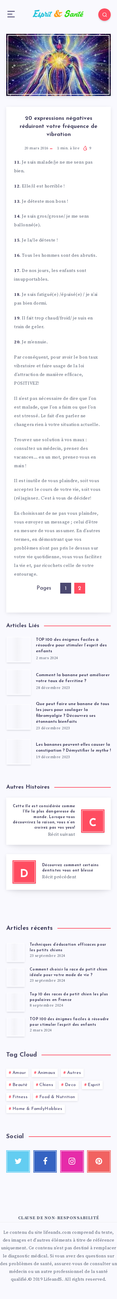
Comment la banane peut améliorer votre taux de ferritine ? (73, 678)
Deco (70, 1085)
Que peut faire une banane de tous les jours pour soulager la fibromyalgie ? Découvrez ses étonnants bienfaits (72, 713)
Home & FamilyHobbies (37, 1109)
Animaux (47, 1072)
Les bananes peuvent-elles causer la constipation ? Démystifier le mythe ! (73, 748)
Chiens (46, 1085)
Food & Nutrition (57, 1097)
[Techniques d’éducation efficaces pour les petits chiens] (15, 952)
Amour (19, 1072)
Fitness (20, 1097)
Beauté (20, 1085)
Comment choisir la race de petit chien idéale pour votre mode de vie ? (69, 972)
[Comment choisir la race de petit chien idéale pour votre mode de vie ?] (15, 977)
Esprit (94, 1085)
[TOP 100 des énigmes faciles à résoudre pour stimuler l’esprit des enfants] (15, 1027)
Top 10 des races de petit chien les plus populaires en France (69, 997)
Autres (74, 1072)
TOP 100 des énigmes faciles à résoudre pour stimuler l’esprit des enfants (71, 646)
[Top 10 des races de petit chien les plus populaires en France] (15, 1002)
